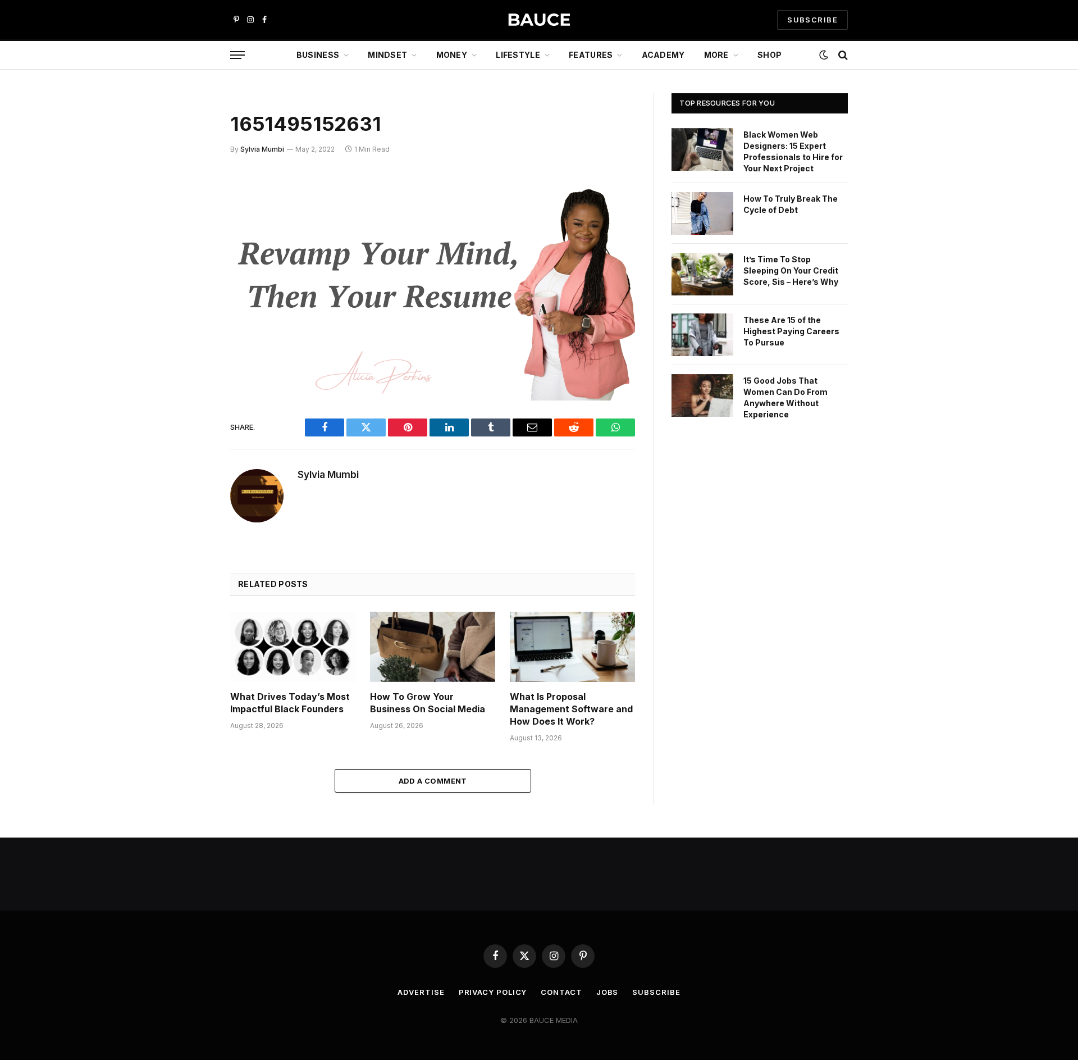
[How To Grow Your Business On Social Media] (432, 647)
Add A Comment (433, 780)
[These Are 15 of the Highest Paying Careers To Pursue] (702, 334)
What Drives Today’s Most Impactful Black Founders (290, 703)
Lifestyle (518, 55)
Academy (663, 55)
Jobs (607, 992)
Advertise (421, 992)
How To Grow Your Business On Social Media (427, 703)
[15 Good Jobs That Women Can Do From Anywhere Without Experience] (702, 395)
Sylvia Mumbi (262, 149)
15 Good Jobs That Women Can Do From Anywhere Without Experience (785, 397)
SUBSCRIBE (812, 19)
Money (451, 55)
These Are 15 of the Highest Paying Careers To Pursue (791, 331)
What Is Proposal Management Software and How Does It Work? (571, 709)
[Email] (191, 324)
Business (317, 55)
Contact (561, 992)
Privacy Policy (493, 992)
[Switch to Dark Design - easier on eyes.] (823, 55)
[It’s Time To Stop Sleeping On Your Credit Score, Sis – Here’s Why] (702, 274)
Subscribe (656, 992)
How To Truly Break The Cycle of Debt (790, 204)
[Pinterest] (191, 296)
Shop (769, 55)
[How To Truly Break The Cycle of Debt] (702, 213)
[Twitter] (191, 239)
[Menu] (237, 55)
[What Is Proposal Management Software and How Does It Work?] (572, 647)
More (716, 55)
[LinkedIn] (191, 267)
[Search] (842, 55)
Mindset (387, 55)
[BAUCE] (539, 20)
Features (591, 55)
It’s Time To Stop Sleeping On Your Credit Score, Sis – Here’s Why (790, 270)
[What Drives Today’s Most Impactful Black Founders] (292, 647)
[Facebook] (191, 210)
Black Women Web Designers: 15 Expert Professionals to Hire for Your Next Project (793, 151)
